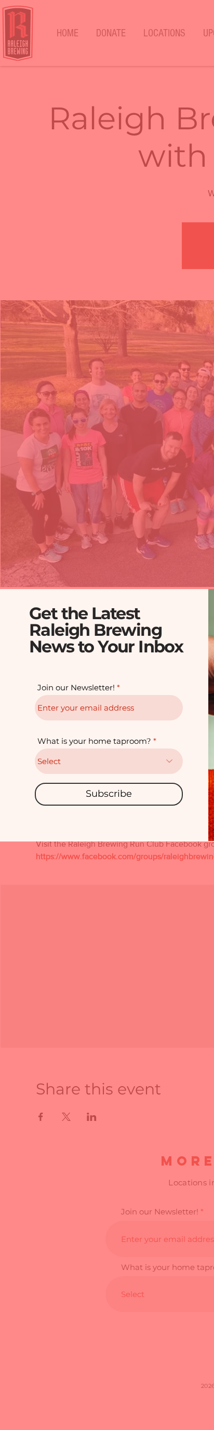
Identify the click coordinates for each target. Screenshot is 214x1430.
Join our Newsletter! (76, 687)
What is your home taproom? (94, 741)
